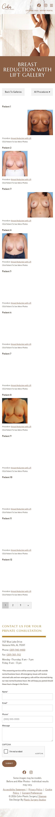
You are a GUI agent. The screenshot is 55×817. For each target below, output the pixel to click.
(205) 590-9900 (32, 11)
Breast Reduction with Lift (21, 138)
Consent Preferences (32, 792)
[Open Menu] (51, 5)
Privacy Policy (35, 789)
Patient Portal (46, 11)
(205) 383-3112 (13, 654)
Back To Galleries (13, 91)
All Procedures (41, 91)
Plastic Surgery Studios (35, 799)
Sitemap (42, 796)
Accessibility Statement (14, 789)
